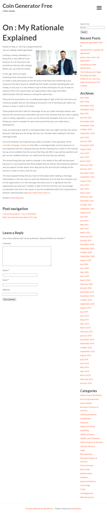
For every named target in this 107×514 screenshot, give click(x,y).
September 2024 (87, 133)
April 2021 (84, 228)
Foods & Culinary (87, 426)
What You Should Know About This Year (20, 217)
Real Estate (85, 469)
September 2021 (87, 208)
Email (6, 280)
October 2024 (86, 129)
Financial (84, 422)
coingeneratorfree (34, 46)
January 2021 (86, 240)
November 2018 (87, 343)
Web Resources (87, 497)
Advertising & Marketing (90, 395)
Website (6, 289)
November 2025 (87, 109)
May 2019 (84, 319)
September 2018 (87, 351)
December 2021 (87, 200)
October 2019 (86, 300)
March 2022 (85, 193)
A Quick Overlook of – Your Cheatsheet (19, 214)
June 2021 (84, 220)
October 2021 (86, 205)
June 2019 (84, 316)
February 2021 (86, 236)
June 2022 (84, 185)
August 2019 (85, 308)
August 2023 (85, 149)
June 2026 (84, 97)
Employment (85, 418)
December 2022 (87, 173)
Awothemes (76, 508)
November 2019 (87, 296)
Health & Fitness (87, 434)
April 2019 (84, 324)
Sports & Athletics (88, 481)
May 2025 (84, 113)
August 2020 (85, 260)
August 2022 (85, 181)
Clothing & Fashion (88, 414)
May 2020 (84, 272)
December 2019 (87, 292)
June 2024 (84, 137)
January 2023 (86, 169)
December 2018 (87, 339)
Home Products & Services (91, 442)
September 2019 (87, 304)
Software (84, 477)
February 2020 (86, 284)
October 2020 (86, 252)
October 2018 (86, 347)
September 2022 (87, 177)
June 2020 (84, 268)
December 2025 (87, 105)
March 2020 (85, 280)
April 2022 (84, 189)
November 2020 (87, 248)
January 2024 (86, 141)
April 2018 (84, 371)
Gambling (84, 430)
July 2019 (84, 311)
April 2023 (84, 157)
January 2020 (86, 288)
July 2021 (84, 216)
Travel (83, 489)
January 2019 (86, 335)
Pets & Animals (86, 465)
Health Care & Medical (90, 438)
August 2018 (85, 355)
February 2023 (86, 165)
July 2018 (84, 359)
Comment (7, 243)
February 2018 (86, 379)
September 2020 (87, 256)
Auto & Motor (86, 403)
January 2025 (86, 117)
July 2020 (84, 264)
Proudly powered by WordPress (39, 508)
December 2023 (87, 145)
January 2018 (86, 383)
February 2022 (86, 197)
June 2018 (84, 363)
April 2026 (84, 101)
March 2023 (85, 161)
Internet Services (87, 446)
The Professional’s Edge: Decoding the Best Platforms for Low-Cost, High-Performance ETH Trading (90, 79)
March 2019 (85, 327)
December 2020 (87, 244)
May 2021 (84, 224)
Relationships (86, 473)
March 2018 (85, 375)
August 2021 (85, 212)
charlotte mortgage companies (16, 145)
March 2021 (85, 232)
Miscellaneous (17, 198)
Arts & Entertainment (89, 399)
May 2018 (84, 367)
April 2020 (84, 276)
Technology (85, 485)
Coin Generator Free (27, 6)
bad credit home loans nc (39, 192)
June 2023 (84, 153)
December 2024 (87, 121)
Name (6, 270)
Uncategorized (86, 493)
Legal (82, 450)
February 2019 (86, 331)
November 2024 (87, 125)
